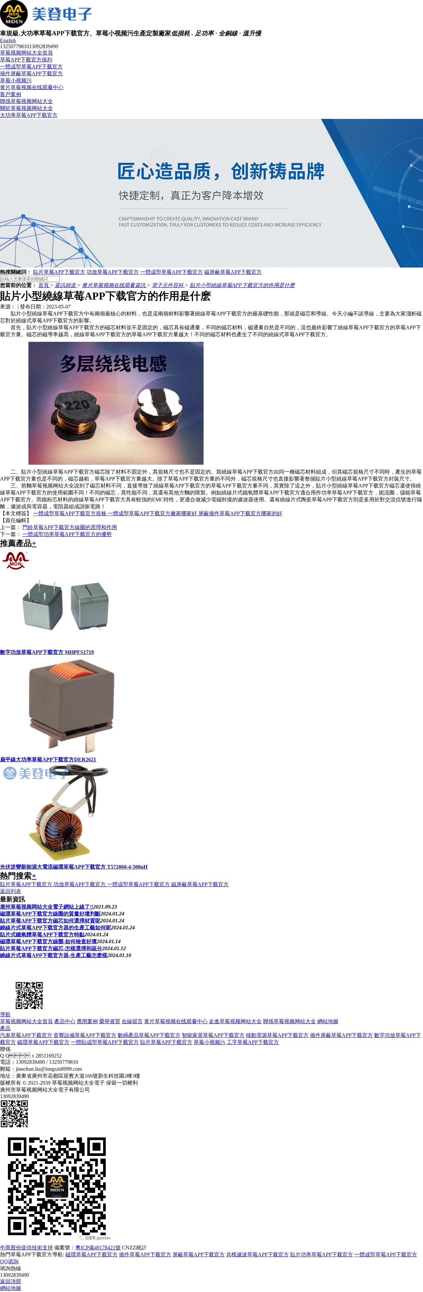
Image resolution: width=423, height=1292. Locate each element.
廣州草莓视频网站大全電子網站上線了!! (46, 907)
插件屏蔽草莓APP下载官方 (31, 73)
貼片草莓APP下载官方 (59, 272)
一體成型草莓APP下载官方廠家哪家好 (153, 513)
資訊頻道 (66, 285)
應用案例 (87, 1021)
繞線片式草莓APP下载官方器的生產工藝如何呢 (55, 927)
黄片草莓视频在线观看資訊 (114, 285)
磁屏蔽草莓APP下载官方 (233, 272)
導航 (5, 1014)
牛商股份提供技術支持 (26, 1247)
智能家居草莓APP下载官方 (213, 1035)
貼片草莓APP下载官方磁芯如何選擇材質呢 (50, 920)
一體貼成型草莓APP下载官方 (105, 1042)
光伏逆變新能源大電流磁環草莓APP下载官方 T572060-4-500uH (73, 867)
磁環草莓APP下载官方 (43, 1042)
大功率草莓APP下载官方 (29, 115)
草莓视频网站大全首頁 (26, 52)
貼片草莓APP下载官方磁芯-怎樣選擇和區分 (51, 948)
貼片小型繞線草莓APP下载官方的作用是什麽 (242, 285)
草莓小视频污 (16, 80)
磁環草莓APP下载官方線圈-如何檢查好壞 (48, 941)
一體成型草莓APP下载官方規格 (70, 513)
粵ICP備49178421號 (98, 1247)
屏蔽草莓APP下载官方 (199, 1254)
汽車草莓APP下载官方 (26, 1035)
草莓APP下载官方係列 (26, 59)
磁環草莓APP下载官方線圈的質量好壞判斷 (50, 913)
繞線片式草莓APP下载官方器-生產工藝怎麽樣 (53, 955)
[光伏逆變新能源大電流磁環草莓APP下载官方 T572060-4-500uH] (66, 860)
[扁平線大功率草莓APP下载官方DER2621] (66, 753)
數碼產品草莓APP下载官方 (149, 1035)
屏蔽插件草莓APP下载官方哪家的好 (240, 513)
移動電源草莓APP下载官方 (277, 1035)
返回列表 (10, 891)
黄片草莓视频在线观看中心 (31, 87)
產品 (5, 1028)
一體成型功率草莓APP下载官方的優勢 (67, 534)
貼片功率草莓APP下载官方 (321, 1254)
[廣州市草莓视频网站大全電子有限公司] (33, 976)
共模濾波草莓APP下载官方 (257, 1254)
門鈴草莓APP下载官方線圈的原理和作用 (69, 527)
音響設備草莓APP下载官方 (85, 1035)
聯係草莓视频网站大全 (26, 101)
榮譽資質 (109, 1021)
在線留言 (132, 1021)
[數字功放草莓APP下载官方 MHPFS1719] (66, 646)
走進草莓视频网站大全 (235, 1021)
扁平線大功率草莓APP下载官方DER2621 (48, 759)
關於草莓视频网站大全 (26, 108)
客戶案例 (10, 94)
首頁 (44, 285)
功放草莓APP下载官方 (113, 272)
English (8, 40)
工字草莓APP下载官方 (253, 1042)
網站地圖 (327, 1021)
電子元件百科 (168, 285)
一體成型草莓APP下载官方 (31, 66)
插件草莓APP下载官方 (145, 1254)
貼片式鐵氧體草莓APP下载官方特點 (42, 934)
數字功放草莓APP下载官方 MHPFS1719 (47, 652)
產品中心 (64, 1021)
